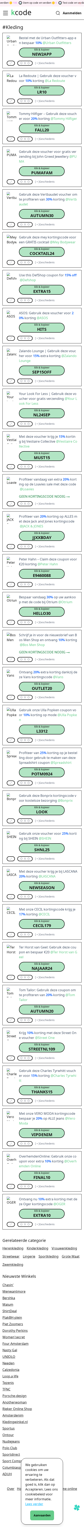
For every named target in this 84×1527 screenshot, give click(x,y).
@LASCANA (47, 876)
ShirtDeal (9, 1311)
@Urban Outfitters (57, 43)
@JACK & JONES (31, 526)
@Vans (58, 677)
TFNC (6, 1389)
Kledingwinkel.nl (15, 1422)
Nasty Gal (9, 1350)
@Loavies (27, 489)
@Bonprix (65, 800)
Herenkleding (12, 1248)
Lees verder (34, 1504)
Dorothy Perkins (15, 1330)
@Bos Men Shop (32, 645)
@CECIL (44, 914)
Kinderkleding (37, 1248)
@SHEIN (45, 838)
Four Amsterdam (15, 1343)
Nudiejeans (11, 1441)
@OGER (59, 1204)
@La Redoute (55, 80)
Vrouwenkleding (64, 1248)
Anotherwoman (14, 1402)
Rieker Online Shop (17, 1409)
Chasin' (8, 1285)
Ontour (8, 1435)
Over (10, 1488)
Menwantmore (13, 1291)
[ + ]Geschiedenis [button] (45, 63)
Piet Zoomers (12, 1324)
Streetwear (11, 1256)
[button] (42, 52)
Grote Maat (71, 1256)
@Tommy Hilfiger (64, 118)
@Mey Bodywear (63, 242)
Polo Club (9, 1448)
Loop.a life (10, 1376)
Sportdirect (11, 1454)
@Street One (45, 1037)
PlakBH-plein (12, 1317)
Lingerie (29, 1256)
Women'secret (13, 1337)
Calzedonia (10, 1369)
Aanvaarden (42, 1515)
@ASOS (42, 318)
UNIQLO (8, 1356)
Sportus (8, 1428)
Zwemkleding (12, 1264)
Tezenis (8, 1382)
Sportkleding (49, 1256)
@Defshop (28, 280)
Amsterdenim (12, 1415)
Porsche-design (14, 1396)
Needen (8, 1363)
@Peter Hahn (48, 564)
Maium (7, 1304)
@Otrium (65, 602)
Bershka (8, 1298)
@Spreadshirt (61, 762)
